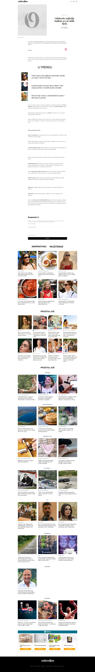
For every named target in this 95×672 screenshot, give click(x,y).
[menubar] (74, 1)
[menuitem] (74, 1)
